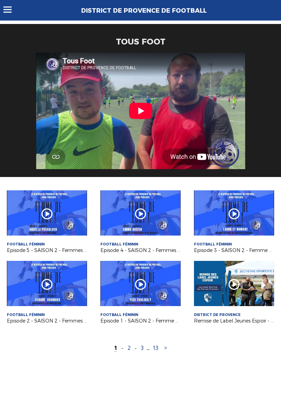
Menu (10, 9)
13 (155, 348)
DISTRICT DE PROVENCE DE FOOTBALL (144, 10)
